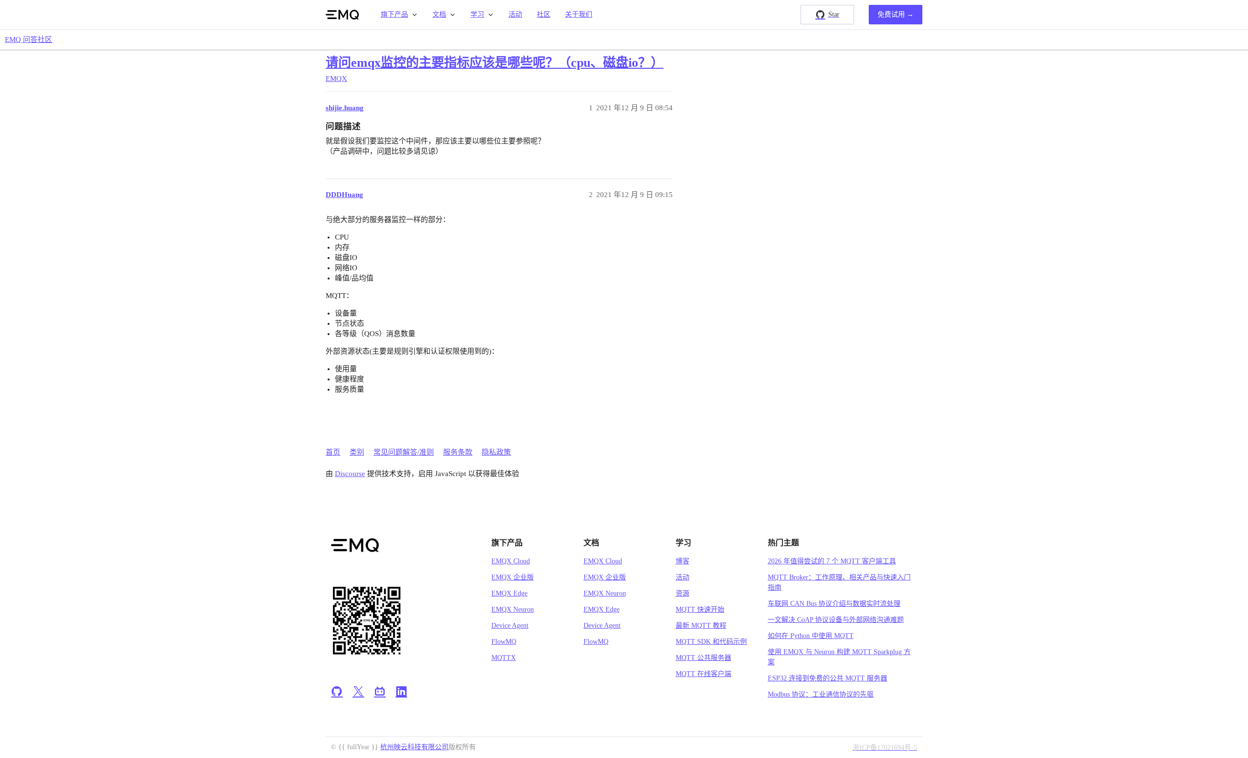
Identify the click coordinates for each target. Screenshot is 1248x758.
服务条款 (457, 452)
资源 (682, 593)
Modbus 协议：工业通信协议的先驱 (821, 694)
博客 (682, 561)
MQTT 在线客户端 (703, 674)
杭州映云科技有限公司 (414, 747)
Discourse (350, 474)
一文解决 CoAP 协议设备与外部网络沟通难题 (836, 619)
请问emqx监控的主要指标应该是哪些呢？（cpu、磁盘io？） (494, 63)
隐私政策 (496, 452)
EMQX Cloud (510, 561)
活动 (515, 14)
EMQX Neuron (512, 609)
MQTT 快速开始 (700, 609)
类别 (357, 452)
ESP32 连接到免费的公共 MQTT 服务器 (827, 678)
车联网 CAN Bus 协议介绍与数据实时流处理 (834, 603)
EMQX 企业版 (512, 577)
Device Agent (509, 625)
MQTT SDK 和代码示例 (711, 641)
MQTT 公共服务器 (703, 657)
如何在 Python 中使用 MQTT (811, 635)
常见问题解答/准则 (403, 452)
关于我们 (578, 14)
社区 (543, 14)
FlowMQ (503, 641)
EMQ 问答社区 (28, 39)
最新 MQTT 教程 (701, 625)
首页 (333, 452)
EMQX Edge (509, 593)
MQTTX (503, 657)
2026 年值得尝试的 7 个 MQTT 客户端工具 (832, 561)
